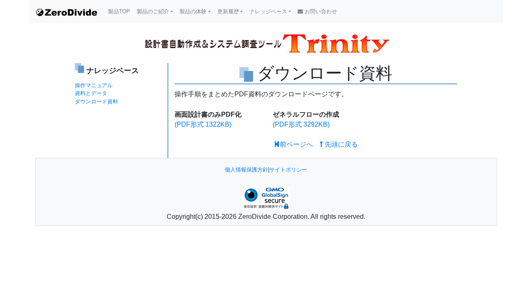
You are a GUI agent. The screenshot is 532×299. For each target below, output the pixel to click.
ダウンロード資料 (96, 101)
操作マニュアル (94, 85)
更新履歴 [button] (228, 11)
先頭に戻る (340, 144)
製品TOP (119, 11)
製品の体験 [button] (193, 11)
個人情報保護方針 (246, 170)
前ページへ (296, 144)
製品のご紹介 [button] (153, 11)
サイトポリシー (288, 170)
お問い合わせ (320, 11)
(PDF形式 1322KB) (203, 124)
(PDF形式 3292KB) (301, 124)
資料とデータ (91, 93)
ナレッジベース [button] (268, 11)
